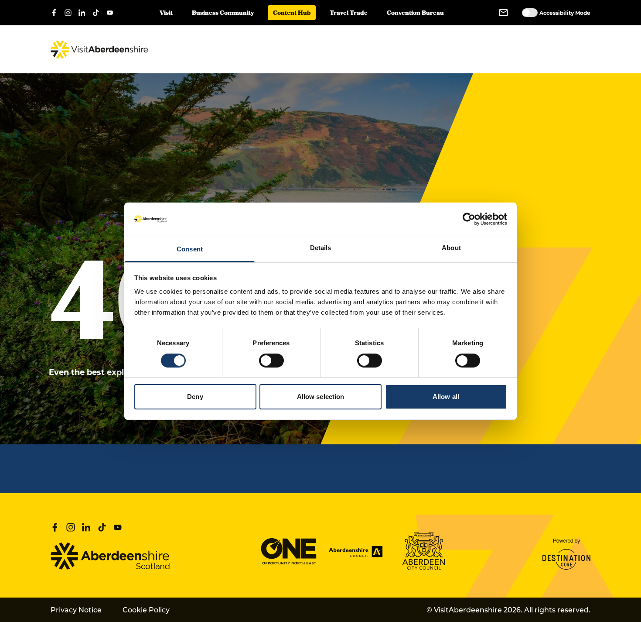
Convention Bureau (415, 14)
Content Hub (291, 14)
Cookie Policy (146, 609)
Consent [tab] (190, 249)
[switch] (271, 361)
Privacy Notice (76, 609)
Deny (195, 396)
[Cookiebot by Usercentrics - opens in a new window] (469, 219)
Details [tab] (320, 247)
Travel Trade (349, 14)
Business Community (223, 14)
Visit (166, 14)
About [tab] (451, 247)
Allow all (446, 396)
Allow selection (320, 396)
